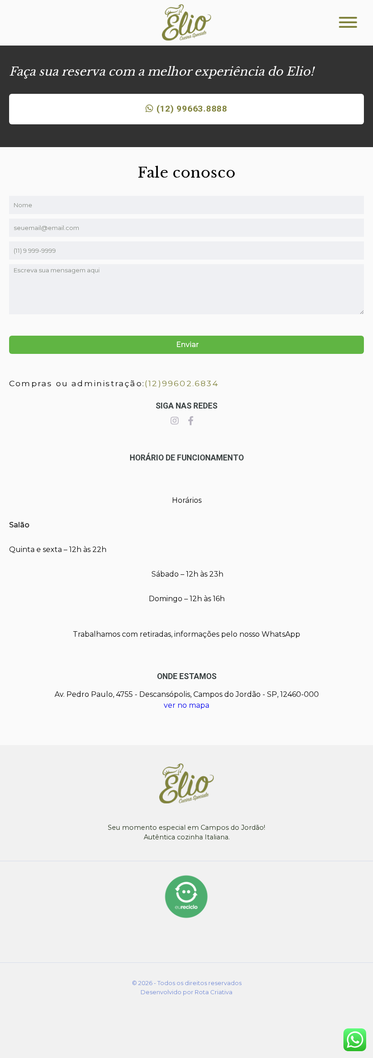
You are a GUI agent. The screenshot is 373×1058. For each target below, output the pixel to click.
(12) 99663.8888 (190, 108)
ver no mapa (186, 705)
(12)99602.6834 (182, 383)
